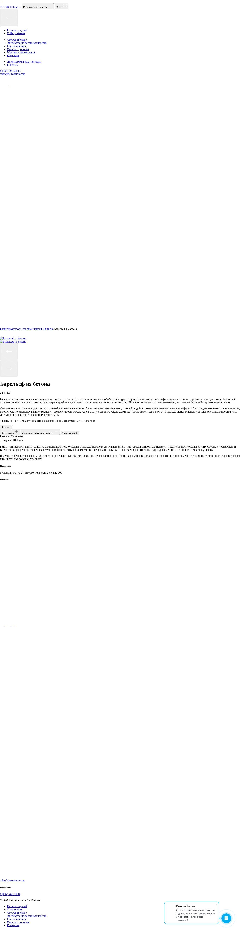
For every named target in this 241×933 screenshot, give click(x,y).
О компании (14, 909)
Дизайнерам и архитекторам (24, 61)
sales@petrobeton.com (12, 73)
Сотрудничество (17, 912)
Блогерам (12, 64)
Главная (5, 328)
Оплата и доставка (18, 49)
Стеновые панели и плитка (37, 328)
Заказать (6, 427)
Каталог (15, 328)
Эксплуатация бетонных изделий (27, 42)
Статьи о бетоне (16, 46)
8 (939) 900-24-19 (10, 70)
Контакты (13, 55)
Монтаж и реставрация (21, 52)
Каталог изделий (17, 30)
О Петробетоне (16, 33)
